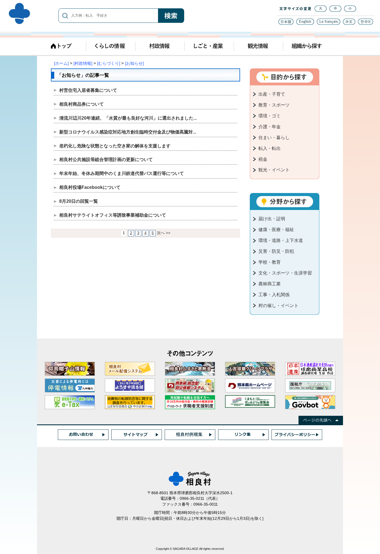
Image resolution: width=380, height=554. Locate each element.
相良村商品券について (81, 104)
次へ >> (163, 233)
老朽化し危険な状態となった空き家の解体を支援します (115, 146)
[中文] (349, 23)
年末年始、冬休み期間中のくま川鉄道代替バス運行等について (121, 173)
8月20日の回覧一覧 (78, 201)
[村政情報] (82, 63)
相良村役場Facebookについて (89, 187)
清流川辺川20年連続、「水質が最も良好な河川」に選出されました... (128, 118)
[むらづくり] (108, 63)
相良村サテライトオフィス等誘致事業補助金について (112, 215)
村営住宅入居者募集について (88, 90)
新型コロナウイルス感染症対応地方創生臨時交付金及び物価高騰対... (127, 132)
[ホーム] (61, 63)
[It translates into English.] (305, 23)
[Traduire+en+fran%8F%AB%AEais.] (328, 23)
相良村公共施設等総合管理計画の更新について (106, 159)
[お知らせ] (134, 63)
